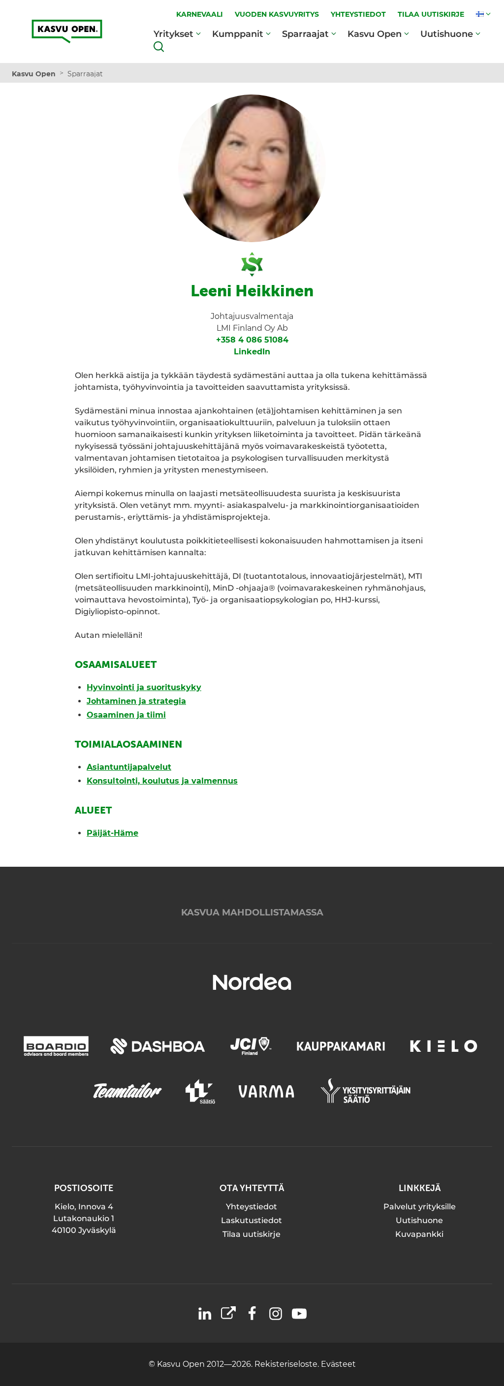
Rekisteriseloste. (287, 1364)
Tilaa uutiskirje (251, 1234)
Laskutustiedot (251, 1220)
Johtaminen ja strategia (136, 701)
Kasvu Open (374, 34)
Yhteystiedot (251, 1206)
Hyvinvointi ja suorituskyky (144, 687)
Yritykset (173, 34)
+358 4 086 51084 (252, 340)
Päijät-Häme (112, 833)
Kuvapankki (419, 1234)
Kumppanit (237, 34)
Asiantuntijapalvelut (129, 767)
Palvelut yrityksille (419, 1206)
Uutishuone (446, 34)
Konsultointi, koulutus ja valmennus (162, 781)
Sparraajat (305, 34)
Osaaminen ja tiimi (126, 715)
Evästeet (338, 1364)
